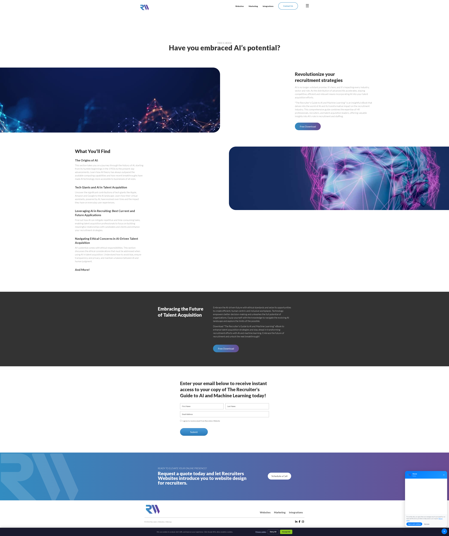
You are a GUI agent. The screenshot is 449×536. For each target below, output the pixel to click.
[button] (308, 126)
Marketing (280, 512)
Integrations (296, 512)
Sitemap (169, 522)
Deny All (273, 532)
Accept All (286, 532)
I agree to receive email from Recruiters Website (201, 421)
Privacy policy (260, 532)
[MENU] (307, 5)
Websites (265, 512)
